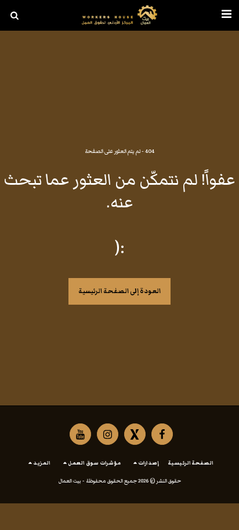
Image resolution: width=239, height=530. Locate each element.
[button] (226, 15)
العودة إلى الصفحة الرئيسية (119, 291)
